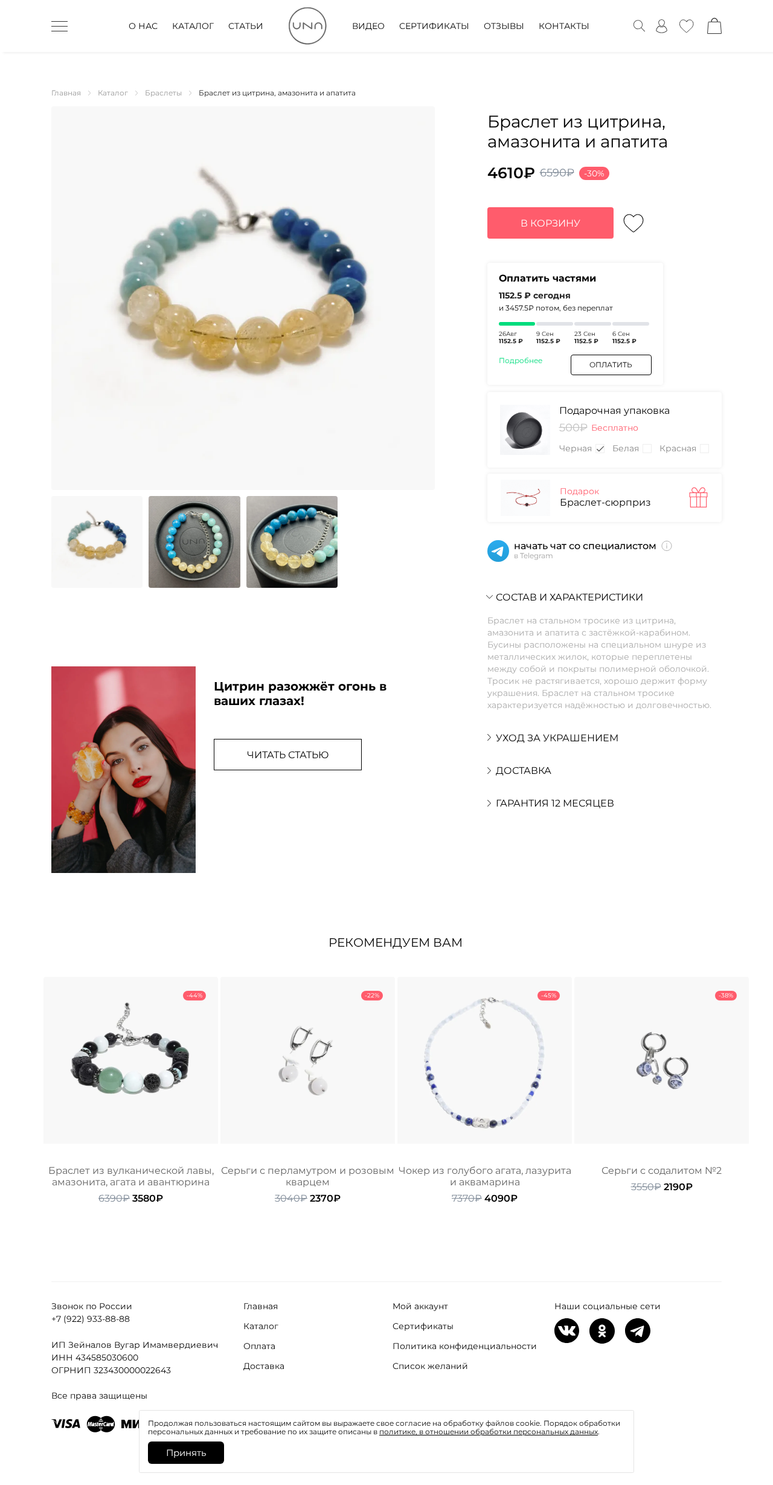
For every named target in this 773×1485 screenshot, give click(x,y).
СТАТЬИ (245, 26)
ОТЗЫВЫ (504, 26)
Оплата (259, 1346)
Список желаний (430, 1366)
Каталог (260, 1326)
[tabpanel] (130, 1091)
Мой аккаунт (420, 1306)
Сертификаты (423, 1326)
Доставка (263, 1366)
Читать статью (288, 755)
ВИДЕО (368, 26)
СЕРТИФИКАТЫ (434, 26)
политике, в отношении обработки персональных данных (488, 1431)
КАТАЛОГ (193, 26)
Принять (186, 1452)
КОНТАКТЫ (564, 26)
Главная (260, 1306)
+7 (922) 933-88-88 (90, 1318)
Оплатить (610, 364)
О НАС (143, 26)
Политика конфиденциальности (465, 1346)
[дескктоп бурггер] (59, 26)
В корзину (550, 223)
